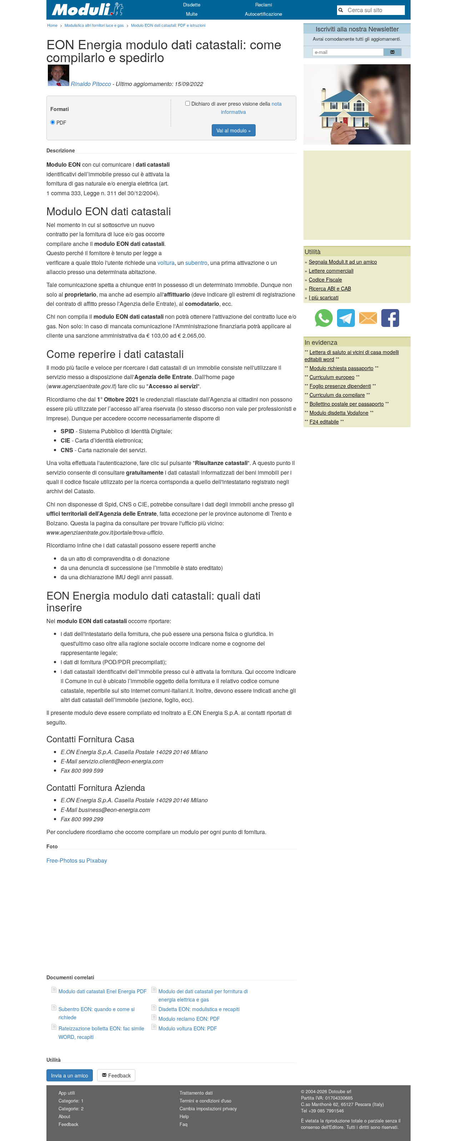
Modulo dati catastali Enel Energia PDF (103, 991)
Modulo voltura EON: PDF (188, 1028)
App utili (67, 1093)
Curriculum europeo (332, 376)
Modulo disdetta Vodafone (339, 412)
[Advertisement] (236, 197)
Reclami (263, 4)
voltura (166, 262)
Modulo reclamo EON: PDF (189, 1018)
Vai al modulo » (233, 130)
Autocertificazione (263, 13)
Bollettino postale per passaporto (347, 403)
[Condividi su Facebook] (390, 324)
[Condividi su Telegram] (346, 324)
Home (52, 25)
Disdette (191, 4)
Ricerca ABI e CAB (330, 288)
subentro (196, 262)
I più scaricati (323, 297)
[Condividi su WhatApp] (324, 324)
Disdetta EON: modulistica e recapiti (199, 1009)
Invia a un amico (69, 1075)
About (64, 1116)
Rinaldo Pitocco (91, 84)
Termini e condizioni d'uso (205, 1100)
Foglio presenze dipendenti (340, 385)
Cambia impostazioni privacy (208, 1108)
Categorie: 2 (71, 1108)
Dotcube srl (339, 1091)
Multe (191, 13)
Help (184, 1116)
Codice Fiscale (325, 279)
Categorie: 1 (71, 1100)
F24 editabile (324, 421)
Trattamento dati (196, 1093)
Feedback (119, 1075)
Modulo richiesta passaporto (341, 368)
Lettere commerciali (331, 270)
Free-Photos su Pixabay (76, 860)
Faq (183, 1124)
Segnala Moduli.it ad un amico (343, 261)
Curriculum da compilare (337, 394)
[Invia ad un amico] (368, 324)
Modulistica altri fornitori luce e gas (94, 25)
